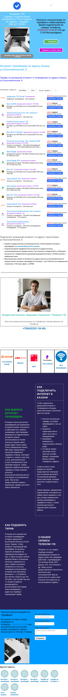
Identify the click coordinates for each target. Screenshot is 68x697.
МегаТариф (11, 151)
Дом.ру (27, 246)
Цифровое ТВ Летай (15, 96)
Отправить (40, 638)
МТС (34, 367)
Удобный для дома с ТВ (17, 121)
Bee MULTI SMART (15, 132)
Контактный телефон (42, 621)
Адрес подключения (42, 628)
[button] (51, 5)
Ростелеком (34, 246)
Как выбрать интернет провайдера (14, 413)
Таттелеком (19, 246)
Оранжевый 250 (14, 204)
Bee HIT (10, 169)
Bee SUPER (11, 104)
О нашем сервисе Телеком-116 (46, 541)
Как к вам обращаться (43, 614)
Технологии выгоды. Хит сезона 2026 (23, 141)
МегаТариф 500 (13, 161)
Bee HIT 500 (12, 195)
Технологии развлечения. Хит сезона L (24, 211)
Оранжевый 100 (14, 179)
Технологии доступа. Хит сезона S (22, 113)
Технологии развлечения (18, 222)
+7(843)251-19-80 (46, 30)
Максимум (11, 186)
